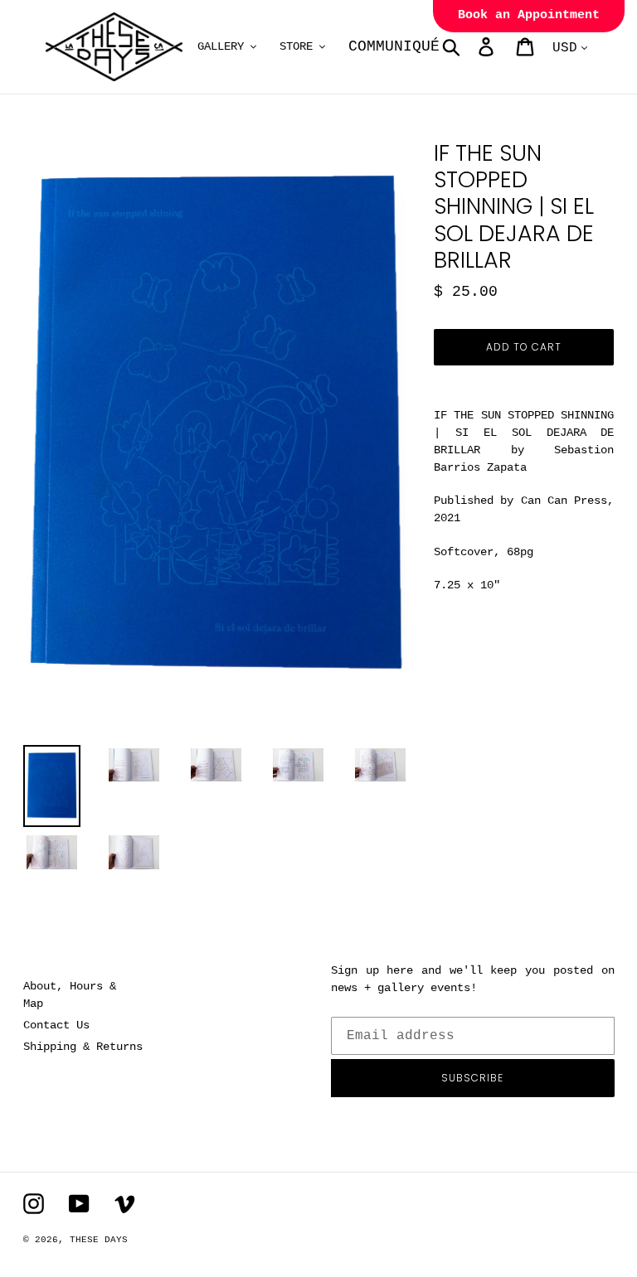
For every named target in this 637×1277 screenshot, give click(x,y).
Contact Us (56, 1025)
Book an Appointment (529, 15)
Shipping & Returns (83, 1046)
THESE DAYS (99, 1240)
